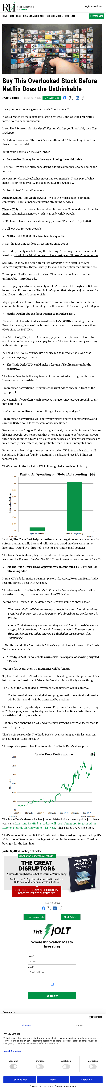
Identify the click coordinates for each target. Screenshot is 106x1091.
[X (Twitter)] (71, 98)
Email (30, 967)
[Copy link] (83, 98)
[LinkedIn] (77, 98)
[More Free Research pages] (62, 16)
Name (30, 956)
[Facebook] (64, 98)
